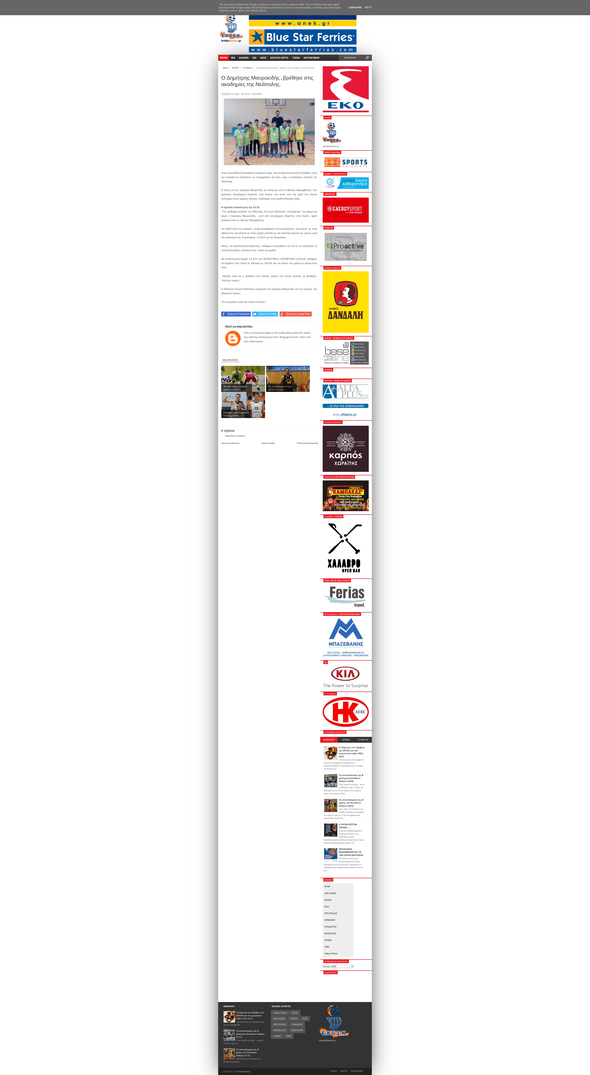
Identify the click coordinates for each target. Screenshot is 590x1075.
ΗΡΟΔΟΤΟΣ (330, 927)
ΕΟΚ (326, 906)
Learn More (355, 7)
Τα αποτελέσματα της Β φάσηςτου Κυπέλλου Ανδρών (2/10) (250, 1034)
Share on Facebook (238, 314)
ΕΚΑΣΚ (247, 94)
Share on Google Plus (298, 314)
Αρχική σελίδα (268, 443)
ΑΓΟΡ (327, 886)
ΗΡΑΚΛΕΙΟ (329, 920)
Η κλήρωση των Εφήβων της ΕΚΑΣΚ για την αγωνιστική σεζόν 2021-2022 (250, 1015)
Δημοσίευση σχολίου (235, 435)
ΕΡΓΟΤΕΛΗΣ (330, 913)
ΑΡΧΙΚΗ (333, 1071)
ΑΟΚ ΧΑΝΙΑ (330, 893)
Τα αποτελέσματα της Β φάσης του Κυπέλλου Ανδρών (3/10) (247, 1052)
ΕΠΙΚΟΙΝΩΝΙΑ (357, 1071)
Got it (368, 7)
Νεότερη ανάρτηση (230, 443)
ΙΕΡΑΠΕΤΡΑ (330, 933)
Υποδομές (256, 94)
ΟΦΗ (326, 947)
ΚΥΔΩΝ (328, 940)
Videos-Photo (331, 953)
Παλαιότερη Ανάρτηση (307, 443)
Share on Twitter (268, 314)
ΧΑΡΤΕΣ (343, 1071)
